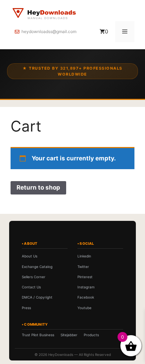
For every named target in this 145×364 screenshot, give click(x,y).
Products (91, 335)
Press (26, 308)
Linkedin (84, 256)
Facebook (85, 297)
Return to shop (38, 187)
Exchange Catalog (37, 266)
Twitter (83, 266)
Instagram (86, 287)
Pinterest (85, 277)
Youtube (84, 308)
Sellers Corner (33, 277)
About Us (29, 256)
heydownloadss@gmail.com (48, 31)
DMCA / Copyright (37, 297)
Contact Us (31, 287)
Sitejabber (69, 335)
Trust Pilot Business (38, 335)
